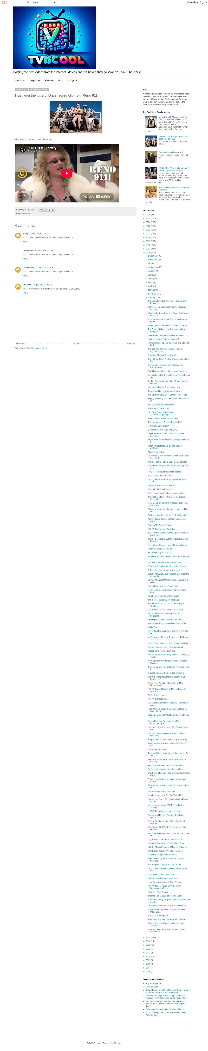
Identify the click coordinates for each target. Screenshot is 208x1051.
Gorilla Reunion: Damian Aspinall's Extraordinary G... (163, 722)
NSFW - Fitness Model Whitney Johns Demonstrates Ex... (164, 887)
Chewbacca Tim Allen (157, 749)
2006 (148, 971)
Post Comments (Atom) (37, 348)
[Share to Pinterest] (53, 210)
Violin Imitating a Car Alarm (160, 549)
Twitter (61, 80)
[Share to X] (47, 210)
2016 (148, 253)
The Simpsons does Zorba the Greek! (164, 864)
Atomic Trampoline (156, 452)
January (152, 297)
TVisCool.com (151, 987)
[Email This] (41, 210)
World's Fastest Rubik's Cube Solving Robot (167, 462)
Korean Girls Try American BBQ (162, 651)
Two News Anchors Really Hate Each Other (167, 623)
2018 (148, 245)
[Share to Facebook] (50, 210)
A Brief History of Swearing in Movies (164, 570)
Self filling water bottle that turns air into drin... (168, 371)
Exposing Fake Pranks (158, 892)
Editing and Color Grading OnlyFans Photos (164, 1009)
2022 (148, 230)
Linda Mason (28, 267)
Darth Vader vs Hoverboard (171, 152)
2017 (148, 249)
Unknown (27, 285)
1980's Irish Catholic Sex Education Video (166, 919)
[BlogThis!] (44, 210)
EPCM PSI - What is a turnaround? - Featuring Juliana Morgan (174, 169)
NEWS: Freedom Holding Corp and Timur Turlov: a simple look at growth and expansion (167, 991)
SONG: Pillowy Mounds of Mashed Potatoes (167, 847)
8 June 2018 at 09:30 (44, 267)
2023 (148, 226)
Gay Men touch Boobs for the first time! (165, 839)
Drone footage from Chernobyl (161, 791)
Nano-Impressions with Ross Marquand (165, 647)
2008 (148, 964)
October (152, 263)
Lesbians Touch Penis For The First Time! (166, 843)
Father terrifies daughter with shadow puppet (167, 325)
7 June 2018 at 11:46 (44, 250)
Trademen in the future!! (158, 408)
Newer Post (21, 343)
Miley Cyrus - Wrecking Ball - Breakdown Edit (168, 643)
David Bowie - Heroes (157, 695)
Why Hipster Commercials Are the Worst (165, 620)
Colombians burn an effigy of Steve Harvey (167, 906)
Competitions (35, 80)
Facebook (49, 80)
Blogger (117, 1043)
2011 (148, 952)
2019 (148, 241)
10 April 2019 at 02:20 (42, 285)
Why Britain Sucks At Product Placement (165, 851)
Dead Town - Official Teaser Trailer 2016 (165, 610)
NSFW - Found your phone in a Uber (164, 811)
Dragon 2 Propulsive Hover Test (162, 485)
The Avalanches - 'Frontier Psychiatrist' (165, 422)
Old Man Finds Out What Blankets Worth (165, 562)
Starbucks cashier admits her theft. (163, 878)
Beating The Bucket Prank (159, 525)
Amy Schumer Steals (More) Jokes (163, 418)
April (150, 286)
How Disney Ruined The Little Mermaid (165, 765)
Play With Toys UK (153, 983)
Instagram (72, 80)
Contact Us (20, 80)
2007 (148, 968)
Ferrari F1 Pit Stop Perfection (160, 489)
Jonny (25, 233)
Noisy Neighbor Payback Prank (162, 405)
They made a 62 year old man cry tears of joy (167, 739)
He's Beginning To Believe (159, 552)
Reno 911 (26, 214)
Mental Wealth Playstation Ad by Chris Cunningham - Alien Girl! (173, 118)
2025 (148, 218)
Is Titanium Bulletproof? (158, 426)
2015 (148, 937)
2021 (148, 234)
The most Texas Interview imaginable (164, 600)
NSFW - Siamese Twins (158, 699)
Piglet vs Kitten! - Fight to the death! (163, 339)
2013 (148, 945)
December (153, 256)
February (152, 294)
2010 (148, 956)
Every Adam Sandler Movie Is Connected (166, 335)
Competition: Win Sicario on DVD (162, 430)
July (150, 275)
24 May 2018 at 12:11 (38, 233)
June (150, 279)
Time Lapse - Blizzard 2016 (160, 475)
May (150, 282)
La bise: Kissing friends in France (162, 855)
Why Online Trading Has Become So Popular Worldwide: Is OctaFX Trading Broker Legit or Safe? (165, 1003)
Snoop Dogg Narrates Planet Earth (163, 586)
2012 (148, 949)
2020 (148, 237)
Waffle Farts (153, 627)
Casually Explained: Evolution (161, 875)
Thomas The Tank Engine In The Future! (165, 896)
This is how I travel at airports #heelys (164, 391)
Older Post (130, 343)
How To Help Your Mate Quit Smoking (164, 472)
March (151, 290)
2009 (148, 960)
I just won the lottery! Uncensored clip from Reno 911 (173, 138)
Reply (25, 241)
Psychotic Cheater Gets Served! (162, 355)
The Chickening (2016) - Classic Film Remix (167, 395)
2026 (148, 215)
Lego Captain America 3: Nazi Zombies (165, 882)
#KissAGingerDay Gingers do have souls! (166, 673)
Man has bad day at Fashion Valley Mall (165, 795)
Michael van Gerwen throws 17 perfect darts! (167, 545)
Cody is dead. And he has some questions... (167, 493)
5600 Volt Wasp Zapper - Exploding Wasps (167, 566)
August (151, 271)
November (153, 260)
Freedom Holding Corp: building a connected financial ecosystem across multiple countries (165, 997)
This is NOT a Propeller (158, 916)
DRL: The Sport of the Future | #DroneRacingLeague (161, 413)
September (153, 267)
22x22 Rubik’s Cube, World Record (163, 596)
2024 (148, 222)
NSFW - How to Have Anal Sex (161, 529)
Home (76, 343)
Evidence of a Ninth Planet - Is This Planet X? (168, 515)
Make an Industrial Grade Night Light (164, 387)
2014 (148, 941)
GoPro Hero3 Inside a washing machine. (166, 769)
